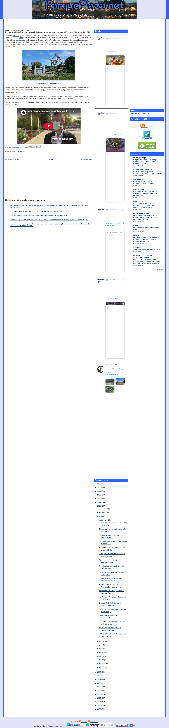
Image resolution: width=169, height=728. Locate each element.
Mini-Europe (17, 36)
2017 (99, 679)
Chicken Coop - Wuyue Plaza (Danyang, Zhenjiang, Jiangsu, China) (147, 173)
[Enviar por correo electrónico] (30, 147)
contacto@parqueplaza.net (140, 114)
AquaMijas (137, 247)
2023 (99, 495)
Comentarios (94, 722)
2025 (99, 487)
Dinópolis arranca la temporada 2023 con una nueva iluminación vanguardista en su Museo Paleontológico (49, 220)
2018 (99, 676)
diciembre (103, 509)
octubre (102, 516)
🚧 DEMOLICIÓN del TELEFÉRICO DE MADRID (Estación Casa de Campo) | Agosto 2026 (146, 240)
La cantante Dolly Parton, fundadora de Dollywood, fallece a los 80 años (36, 211)
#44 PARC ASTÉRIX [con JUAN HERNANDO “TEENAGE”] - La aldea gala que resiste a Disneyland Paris (146, 261)
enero (101, 667)
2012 (99, 698)
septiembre (103, 520)
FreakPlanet (137, 235)
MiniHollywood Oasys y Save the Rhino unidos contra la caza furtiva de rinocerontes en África (146, 218)
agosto (102, 641)
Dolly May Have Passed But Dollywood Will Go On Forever (144, 183)
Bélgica (13, 151)
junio (101, 649)
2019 (99, 672)
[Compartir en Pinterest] (40, 147)
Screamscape (138, 180)
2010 (99, 705)
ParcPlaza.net (138, 190)
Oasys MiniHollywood (141, 213)
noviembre (103, 513)
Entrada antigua (87, 159)
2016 (99, 683)
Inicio (51, 159)
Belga (21, 38)
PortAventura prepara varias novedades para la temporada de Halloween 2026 (38, 216)
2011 (99, 702)
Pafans (136, 225)
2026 (99, 484)
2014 (99, 691)
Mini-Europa (21, 151)
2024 (99, 491)
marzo (101, 660)
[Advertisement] (84, 22)
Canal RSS (149, 127)
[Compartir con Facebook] (37, 147)
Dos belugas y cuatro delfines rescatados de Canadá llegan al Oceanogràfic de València (144, 206)
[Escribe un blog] (32, 147)
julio (101, 645)
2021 (99, 502)
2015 (99, 687)
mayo (101, 652)
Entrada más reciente (12, 159)
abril (101, 656)
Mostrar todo (159, 269)
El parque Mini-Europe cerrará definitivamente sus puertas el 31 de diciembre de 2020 (47, 32)
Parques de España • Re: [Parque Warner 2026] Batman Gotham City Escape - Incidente (145, 162)
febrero (102, 663)
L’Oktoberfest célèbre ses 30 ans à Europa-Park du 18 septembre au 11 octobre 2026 (146, 194)
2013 (99, 694)
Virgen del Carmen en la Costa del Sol (147, 249)
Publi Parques (138, 201)
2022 (99, 499)
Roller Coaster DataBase (142, 170)
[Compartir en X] (35, 147)
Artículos (84, 722)
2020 (99, 506)
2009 (99, 709)
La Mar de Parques (140, 158)
